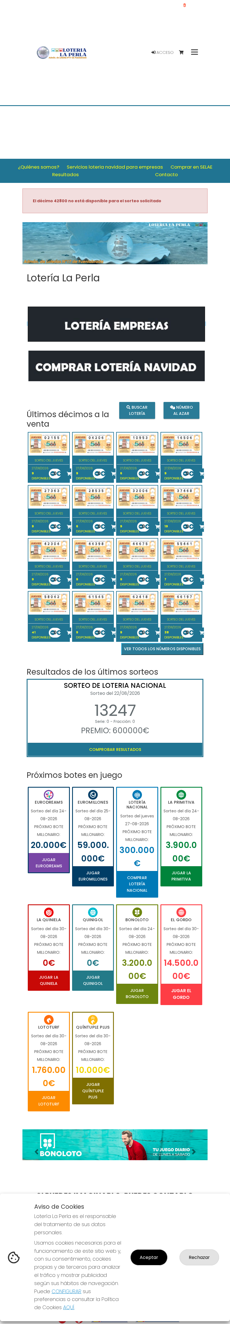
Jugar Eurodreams (49, 863)
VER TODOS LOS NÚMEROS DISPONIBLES (162, 649)
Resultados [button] (65, 174)
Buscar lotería (138, 410)
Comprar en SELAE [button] (191, 167)
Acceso (164, 52)
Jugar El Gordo (181, 994)
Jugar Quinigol (93, 980)
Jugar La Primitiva (181, 876)
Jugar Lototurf (48, 1101)
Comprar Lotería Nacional (137, 884)
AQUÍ (68, 1307)
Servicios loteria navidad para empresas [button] (115, 167)
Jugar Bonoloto (137, 993)
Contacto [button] (166, 174)
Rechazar (199, 1257)
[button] (36, 1151)
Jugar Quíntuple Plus (93, 1091)
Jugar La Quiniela (48, 980)
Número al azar (183, 410)
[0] (184, 52)
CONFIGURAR (66, 1291)
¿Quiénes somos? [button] (38, 167)
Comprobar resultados (115, 749)
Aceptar (149, 1257)
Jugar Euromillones (93, 876)
